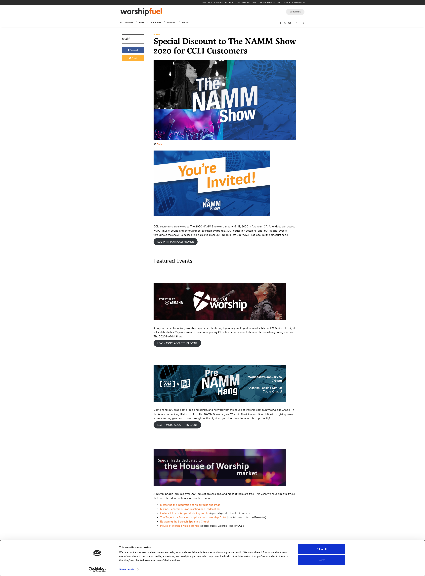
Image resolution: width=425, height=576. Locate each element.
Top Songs (156, 22)
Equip (141, 22)
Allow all (322, 549)
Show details (126, 569)
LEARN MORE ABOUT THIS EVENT (177, 343)
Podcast (186, 22)
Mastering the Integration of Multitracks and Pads (190, 505)
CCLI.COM (205, 2)
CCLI (159, 143)
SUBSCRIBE (295, 12)
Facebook (133, 50)
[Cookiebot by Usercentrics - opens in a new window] (97, 569)
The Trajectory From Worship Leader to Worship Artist (193, 517)
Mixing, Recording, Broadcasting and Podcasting (190, 509)
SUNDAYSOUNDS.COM (294, 2)
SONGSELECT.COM (222, 2)
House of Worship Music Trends (179, 525)
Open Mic (171, 22)
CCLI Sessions (126, 22)
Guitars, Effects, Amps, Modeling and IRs (185, 513)
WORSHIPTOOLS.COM (270, 2)
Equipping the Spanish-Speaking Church (185, 521)
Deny (322, 559)
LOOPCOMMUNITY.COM (245, 2)
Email (134, 58)
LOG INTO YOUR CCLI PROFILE (175, 241)
